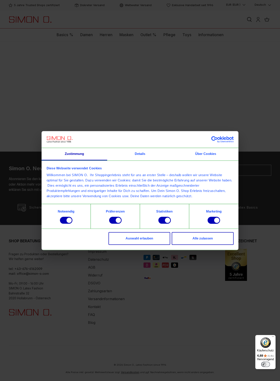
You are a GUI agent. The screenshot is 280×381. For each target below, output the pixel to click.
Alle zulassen (202, 238)
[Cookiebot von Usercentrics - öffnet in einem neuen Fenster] (214, 139)
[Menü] (273, 337)
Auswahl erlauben (139, 238)
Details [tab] (140, 154)
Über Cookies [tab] (205, 154)
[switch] (115, 220)
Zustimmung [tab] (74, 154)
